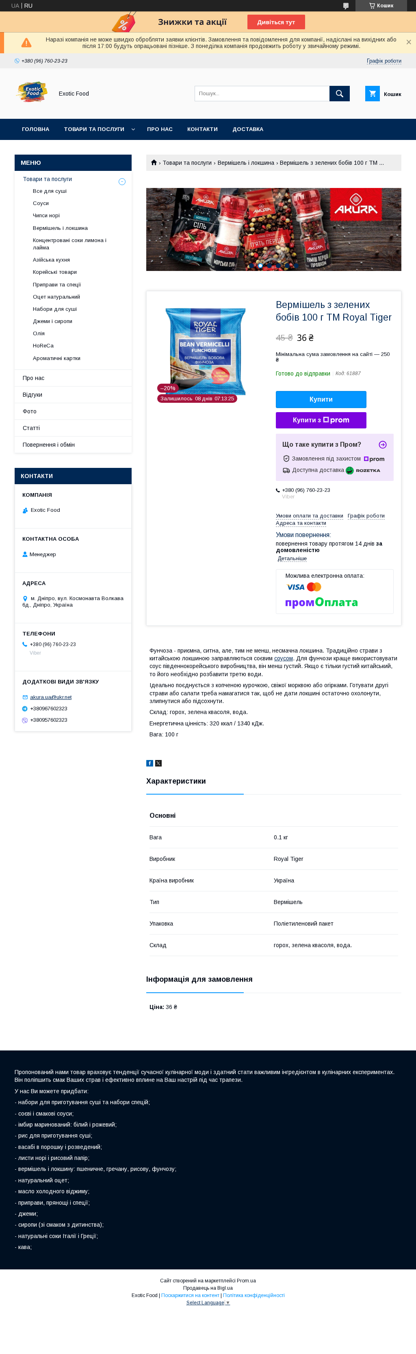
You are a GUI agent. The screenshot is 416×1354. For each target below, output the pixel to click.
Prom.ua (246, 1281)
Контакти (202, 129)
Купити (321, 399)
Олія (39, 333)
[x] (158, 764)
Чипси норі (46, 215)
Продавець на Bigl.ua (208, 1288)
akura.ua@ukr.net (51, 697)
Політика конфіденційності (254, 1295)
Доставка (247, 129)
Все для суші (50, 191)
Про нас (160, 129)
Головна (35, 129)
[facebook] (149, 764)
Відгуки (32, 394)
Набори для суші (55, 309)
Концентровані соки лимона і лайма (69, 244)
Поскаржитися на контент (190, 1295)
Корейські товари (55, 272)
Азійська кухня (51, 260)
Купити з (307, 420)
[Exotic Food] (32, 108)
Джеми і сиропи (52, 321)
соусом (283, 658)
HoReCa (43, 346)
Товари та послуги (94, 129)
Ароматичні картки (56, 358)
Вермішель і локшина (246, 162)
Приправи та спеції (57, 285)
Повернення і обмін (49, 444)
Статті (31, 428)
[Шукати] (339, 93)
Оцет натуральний (56, 297)
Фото (30, 411)
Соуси (41, 203)
